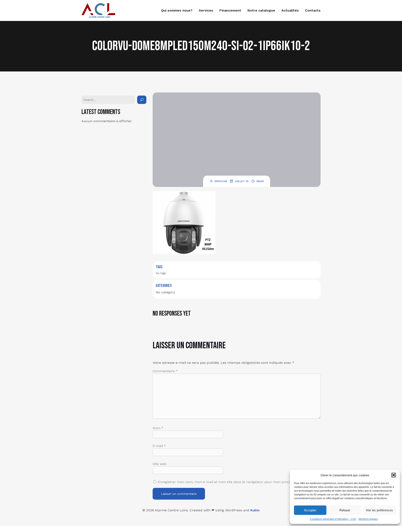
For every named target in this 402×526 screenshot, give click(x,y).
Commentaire (165, 371)
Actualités (290, 10)
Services (206, 10)
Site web (159, 464)
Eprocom (221, 181)
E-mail (159, 446)
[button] (394, 475)
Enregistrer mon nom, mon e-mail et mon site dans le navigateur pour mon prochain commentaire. (239, 482)
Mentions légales (368, 519)
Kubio (255, 510)
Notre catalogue (261, 10)
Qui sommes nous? (176, 10)
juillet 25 (242, 181)
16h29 (260, 181)
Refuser (344, 510)
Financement (230, 10)
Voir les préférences (379, 510)
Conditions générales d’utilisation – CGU (333, 519)
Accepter (310, 510)
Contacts (313, 10)
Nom (158, 428)
